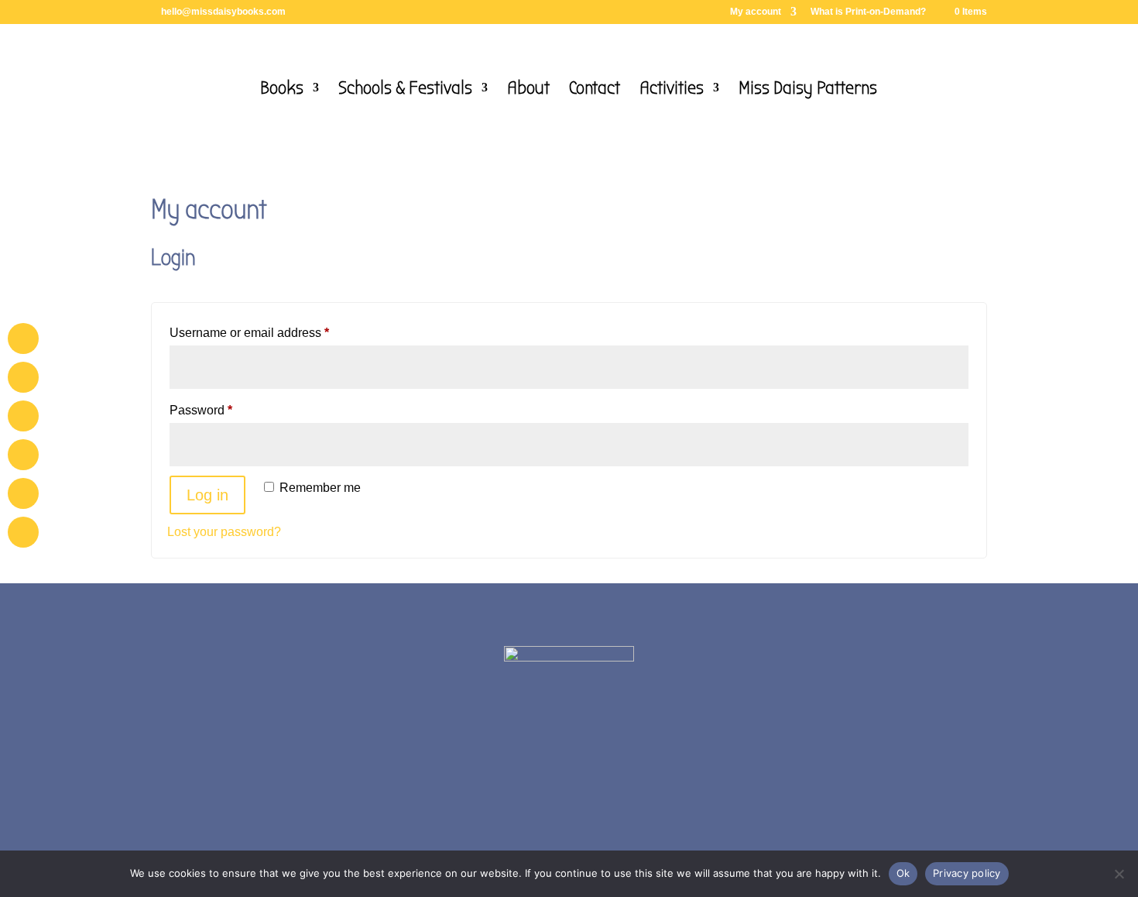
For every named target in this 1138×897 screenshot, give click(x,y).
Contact (594, 90)
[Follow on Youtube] (569, 812)
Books (281, 90)
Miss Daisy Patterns (808, 90)
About (528, 90)
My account (755, 12)
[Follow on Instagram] (606, 812)
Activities (671, 90)
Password (226, 410)
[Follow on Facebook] (531, 812)
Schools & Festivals (405, 90)
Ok (903, 873)
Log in (207, 494)
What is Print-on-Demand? (868, 12)
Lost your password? (224, 531)
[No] (1118, 874)
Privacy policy (967, 873)
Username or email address (274, 332)
